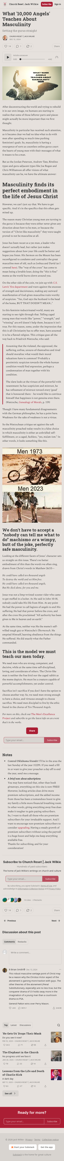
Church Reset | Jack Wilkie (22, 36)
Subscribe (46, 4)
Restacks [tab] (22, 941)
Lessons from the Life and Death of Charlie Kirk (23, 1072)
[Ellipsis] (60, 969)
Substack (17, 1154)
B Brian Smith (16, 969)
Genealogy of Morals (30, 402)
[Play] (7, 57)
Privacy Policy (54, 888)
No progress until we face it (16, 1056)
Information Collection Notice (31, 888)
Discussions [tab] (25, 1025)
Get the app (47, 1147)
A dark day (7, 1078)
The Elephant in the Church (20, 1052)
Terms (37, 1139)
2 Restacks (37, 900)
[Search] (59, 1025)
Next (54, 920)
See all (8, 1093)
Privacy (28, 1139)
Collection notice (50, 1139)
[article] (32, 1039)
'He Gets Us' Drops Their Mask (21, 1033)
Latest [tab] (14, 1025)
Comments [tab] (9, 941)
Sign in (57, 4)
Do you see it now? (12, 1037)
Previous (11, 920)
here (14, 268)
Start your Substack (24, 1147)
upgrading (23, 828)
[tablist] (15, 942)
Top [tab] (6, 1025)
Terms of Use (46, 885)
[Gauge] (57, 57)
